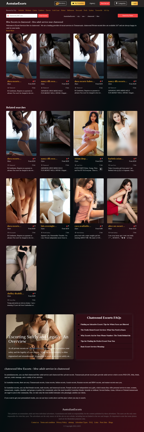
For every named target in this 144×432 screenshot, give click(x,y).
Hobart (63, 10)
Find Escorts (43, 16)
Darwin (48, 10)
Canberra (41, 10)
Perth (85, 10)
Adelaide (21, 10)
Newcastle (79, 10)
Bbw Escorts (12, 22)
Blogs (111, 422)
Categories (122, 3)
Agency (92, 3)
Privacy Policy (61, 422)
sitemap (71, 422)
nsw (83, 16)
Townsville (98, 10)
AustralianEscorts (69, 16)
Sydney (91, 10)
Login (134, 3)
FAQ (91, 422)
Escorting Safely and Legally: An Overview (38, 339)
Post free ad (105, 3)
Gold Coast (55, 10)
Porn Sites (103, 422)
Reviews (62, 3)
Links (96, 422)
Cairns (35, 10)
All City (106, 10)
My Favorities (79, 3)
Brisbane (28, 10)
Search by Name (128, 15)
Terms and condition (47, 422)
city (78, 16)
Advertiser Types (81, 422)
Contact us (35, 422)
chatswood (91, 16)
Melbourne (70, 10)
